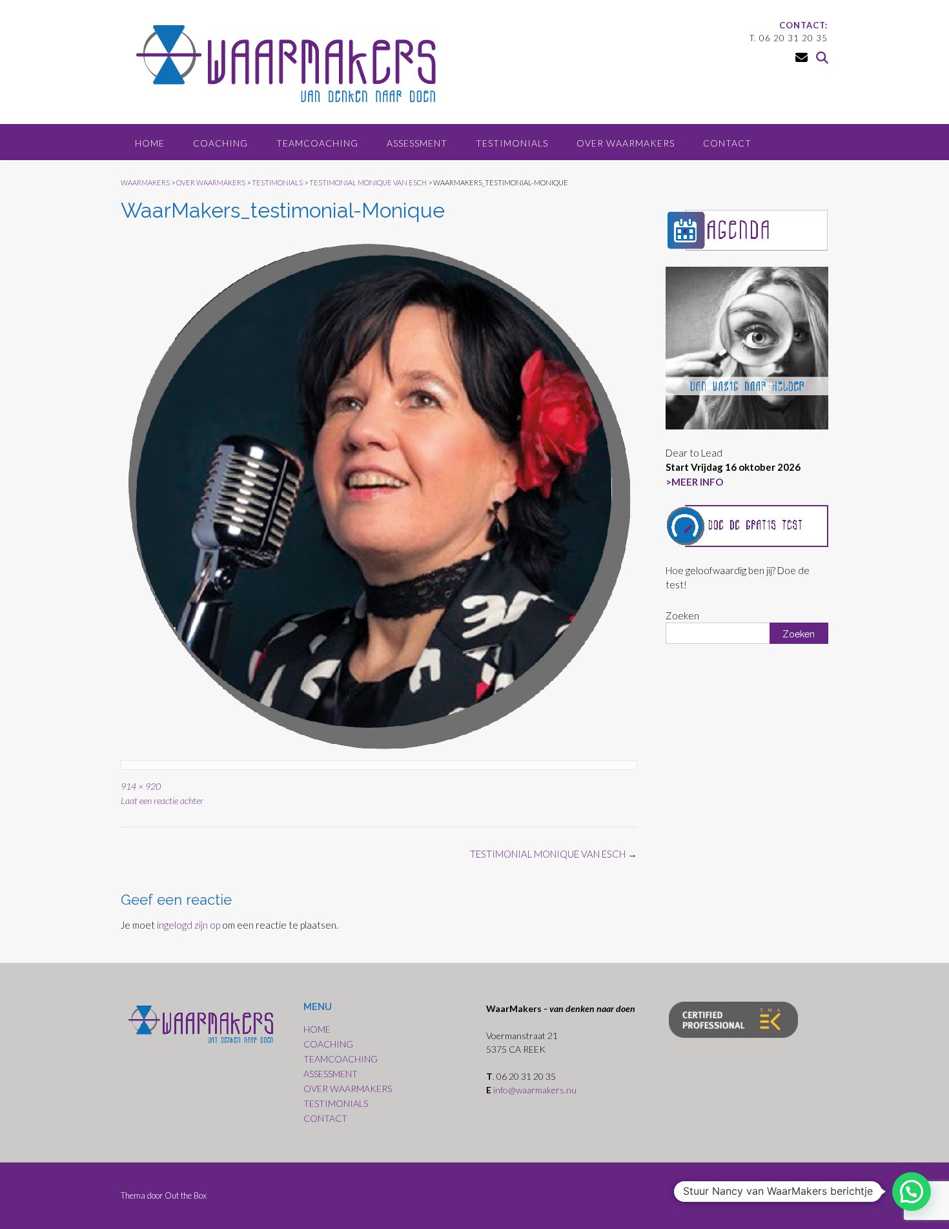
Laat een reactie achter (162, 800)
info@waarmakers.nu (535, 1089)
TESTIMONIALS (512, 143)
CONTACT (727, 143)
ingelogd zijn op (188, 925)
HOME (150, 143)
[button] (911, 1191)
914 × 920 (141, 786)
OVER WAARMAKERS (626, 143)
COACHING (220, 143)
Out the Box (186, 1195)
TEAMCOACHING (317, 143)
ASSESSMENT (417, 143)
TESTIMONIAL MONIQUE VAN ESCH (553, 854)
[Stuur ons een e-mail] (801, 57)
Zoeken (682, 615)
